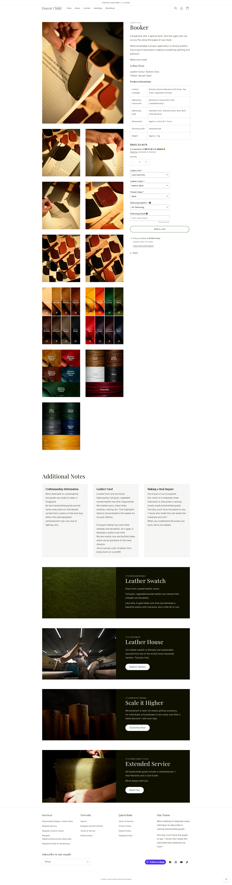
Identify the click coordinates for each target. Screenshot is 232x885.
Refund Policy (125, 831)
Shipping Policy (126, 835)
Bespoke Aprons (49, 826)
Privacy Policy (125, 826)
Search (83, 821)
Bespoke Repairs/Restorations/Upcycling (56, 837)
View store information (143, 246)
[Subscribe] (87, 862)
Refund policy (86, 835)
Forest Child (111, 879)
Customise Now (137, 728)
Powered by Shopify (124, 879)
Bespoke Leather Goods (53, 831)
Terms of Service (87, 831)
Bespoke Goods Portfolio (91, 826)
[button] (176, 8)
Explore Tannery (137, 667)
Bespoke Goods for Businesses (56, 844)
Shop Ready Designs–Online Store (57, 821)
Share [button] (135, 253)
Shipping (133, 152)
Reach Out (134, 790)
